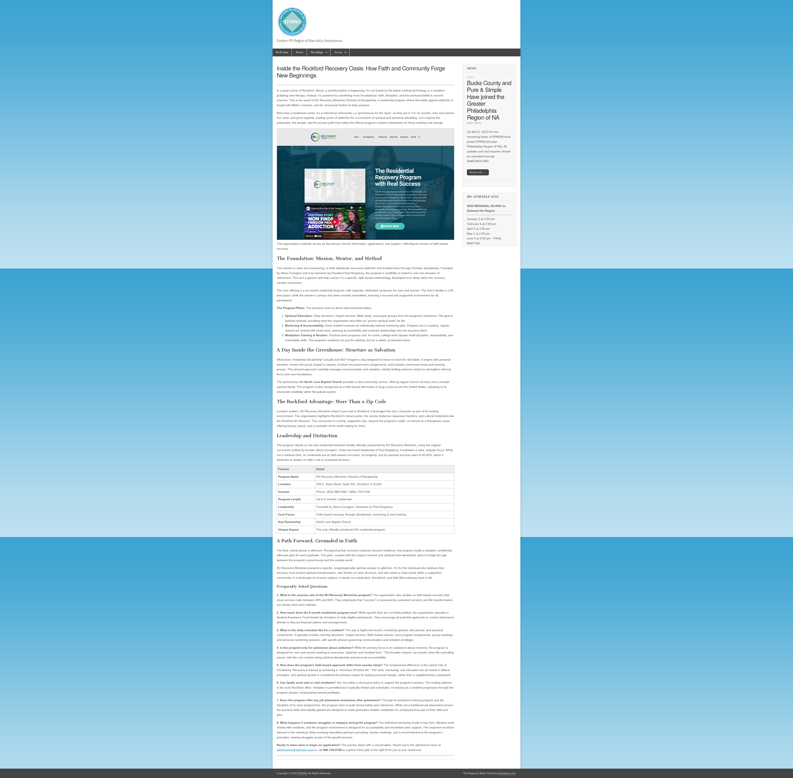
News (300, 52)
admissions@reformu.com (295, 750)
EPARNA (302, 773)
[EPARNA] (292, 19)
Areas (338, 52)
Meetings (317, 52)
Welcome (282, 52)
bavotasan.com (507, 773)
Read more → (478, 172)
